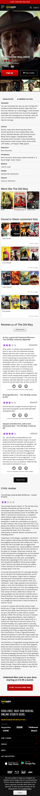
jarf (37, 243)
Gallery (35, 78)
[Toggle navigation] (3, 6)
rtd (37, 316)
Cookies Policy (26, 789)
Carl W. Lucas (6, 167)
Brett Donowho (6, 158)
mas (36, 268)
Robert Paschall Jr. (28, 158)
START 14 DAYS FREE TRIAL (20, 687)
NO (6, 397)
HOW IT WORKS (6, 738)
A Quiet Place (31, 210)
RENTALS (4, 744)
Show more (20, 480)
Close (20, 793)
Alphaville (26, 339)
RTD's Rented (6, 311)
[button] (30, 7)
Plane (2, 210)
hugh (36, 292)
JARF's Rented (6, 238)
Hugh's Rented (7, 287)
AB (4, 428)
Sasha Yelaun (16, 160)
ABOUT (3, 750)
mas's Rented (6, 263)
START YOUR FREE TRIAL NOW (20, 2)
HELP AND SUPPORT (8, 756)
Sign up (9, 73)
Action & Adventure (8, 181)
